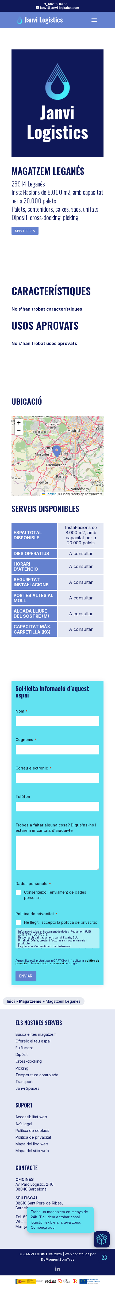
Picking (22, 1068)
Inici (11, 1001)
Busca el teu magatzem (36, 1034)
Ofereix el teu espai (33, 1041)
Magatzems (30, 1001)
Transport (24, 1081)
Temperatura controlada (37, 1075)
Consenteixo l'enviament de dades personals (55, 895)
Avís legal (24, 1123)
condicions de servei (49, 963)
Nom (22, 711)
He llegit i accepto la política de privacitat (60, 922)
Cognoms (26, 739)
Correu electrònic (33, 768)
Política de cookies (32, 1130)
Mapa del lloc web (32, 1144)
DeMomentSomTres (57, 1259)
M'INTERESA (25, 231)
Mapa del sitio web (32, 1150)
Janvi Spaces (27, 1088)
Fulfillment (24, 1047)
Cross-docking (29, 1061)
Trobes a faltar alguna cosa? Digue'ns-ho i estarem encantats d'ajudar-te (56, 828)
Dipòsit (22, 1054)
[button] (57, 451)
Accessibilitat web (31, 1116)
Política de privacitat (33, 1137)
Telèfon (23, 796)
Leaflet (50, 493)
